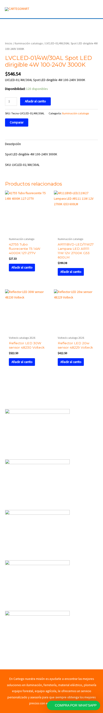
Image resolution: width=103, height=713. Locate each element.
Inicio (8, 43)
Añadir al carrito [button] (22, 267)
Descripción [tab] (13, 144)
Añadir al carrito (35, 101)
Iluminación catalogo (29, 43)
